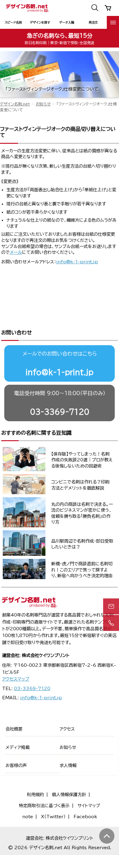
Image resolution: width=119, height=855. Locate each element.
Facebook (85, 817)
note (27, 817)
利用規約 (35, 794)
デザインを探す (40, 22)
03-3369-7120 (59, 411)
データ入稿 (66, 22)
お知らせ (43, 104)
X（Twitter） (53, 817)
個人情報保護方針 (69, 794)
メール (16, 252)
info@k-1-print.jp (77, 262)
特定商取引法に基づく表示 (44, 805)
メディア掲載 (17, 747)
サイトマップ (89, 805)
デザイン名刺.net (15, 104)
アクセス (67, 729)
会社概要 (14, 729)
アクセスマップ (15, 679)
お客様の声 (16, 765)
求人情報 (68, 765)
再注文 (93, 22)
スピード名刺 (13, 22)
